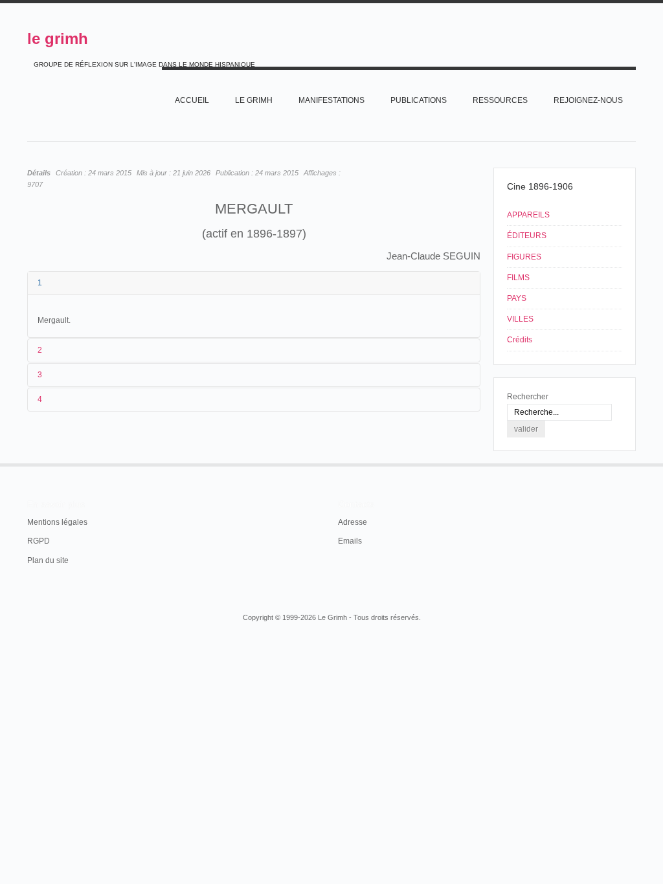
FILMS (518, 277)
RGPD (38, 541)
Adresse (352, 522)
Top (634, 463)
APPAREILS (528, 214)
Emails (350, 541)
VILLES (520, 319)
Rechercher (527, 396)
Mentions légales (57, 522)
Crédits (519, 339)
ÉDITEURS (526, 235)
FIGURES (524, 256)
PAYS (516, 298)
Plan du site (48, 560)
